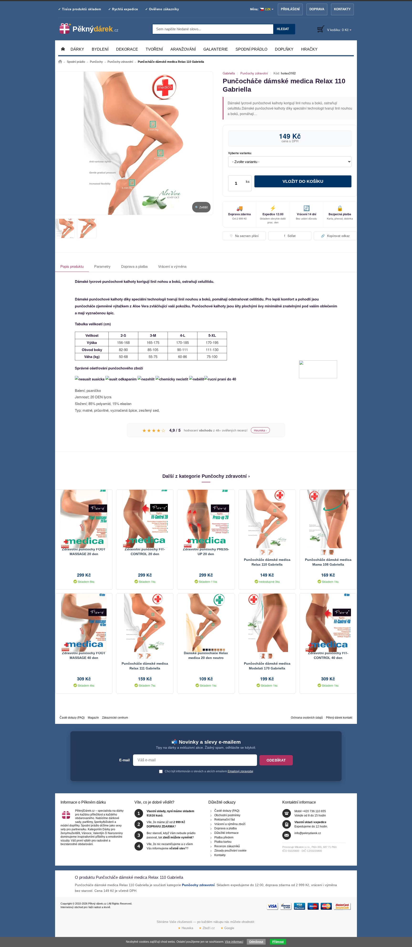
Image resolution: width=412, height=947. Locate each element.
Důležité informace (226, 833)
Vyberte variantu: (240, 153)
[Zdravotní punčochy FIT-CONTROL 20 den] (145, 518)
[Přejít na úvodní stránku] (60, 61)
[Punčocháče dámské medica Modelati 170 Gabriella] (267, 622)
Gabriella (229, 73)
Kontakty (342, 9)
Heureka (185, 928)
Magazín (93, 717)
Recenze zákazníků (227, 846)
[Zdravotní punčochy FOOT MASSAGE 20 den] (84, 518)
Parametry (102, 266)
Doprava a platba (134, 266)
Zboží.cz (207, 928)
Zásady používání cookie (230, 850)
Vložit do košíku (303, 181)
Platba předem (223, 837)
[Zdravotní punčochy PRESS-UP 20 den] (206, 518)
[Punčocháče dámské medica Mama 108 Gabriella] (328, 518)
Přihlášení (290, 9)
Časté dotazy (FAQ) (72, 717)
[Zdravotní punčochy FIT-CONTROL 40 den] (328, 622)
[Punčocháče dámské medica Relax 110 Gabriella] (134, 143)
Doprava (316, 9)
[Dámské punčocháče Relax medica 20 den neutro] (206, 622)
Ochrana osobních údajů (307, 717)
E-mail (124, 760)
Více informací (234, 941)
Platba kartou (223, 841)
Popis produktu (72, 266)
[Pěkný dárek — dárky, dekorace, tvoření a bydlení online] (93, 28)
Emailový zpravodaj (240, 771)
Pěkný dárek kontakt (339, 717)
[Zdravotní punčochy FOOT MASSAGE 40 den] (84, 622)
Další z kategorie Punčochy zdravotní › (206, 476)
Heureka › (260, 430)
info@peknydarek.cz (307, 833)
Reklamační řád (224, 819)
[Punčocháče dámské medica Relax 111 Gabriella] (145, 622)
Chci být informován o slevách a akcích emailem (208, 771)
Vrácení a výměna (172, 266)
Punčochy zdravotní (254, 73)
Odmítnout (256, 941)
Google (227, 928)
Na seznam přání (244, 235)
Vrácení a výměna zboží (229, 824)
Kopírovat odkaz (335, 235)
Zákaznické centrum (115, 717)
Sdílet (290, 235)
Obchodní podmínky (227, 815)
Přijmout (278, 941)
